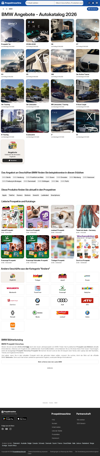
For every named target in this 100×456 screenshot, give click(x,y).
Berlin (6, 177)
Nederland (85, 443)
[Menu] (97, 3)
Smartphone (55, 195)
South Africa (12, 445)
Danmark (48, 443)
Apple (4, 195)
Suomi (54, 443)
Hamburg (18, 177)
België (29, 443)
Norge (92, 443)
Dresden (62, 177)
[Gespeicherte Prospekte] (89, 3)
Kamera (19, 195)
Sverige (4, 445)
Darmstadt (29, 181)
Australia (23, 443)
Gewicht (36, 195)
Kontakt (54, 423)
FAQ (53, 420)
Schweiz (41, 443)
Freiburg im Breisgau (11, 181)
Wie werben (81, 420)
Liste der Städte (57, 431)
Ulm (55, 181)
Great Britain (67, 443)
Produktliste (56, 434)
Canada (35, 443)
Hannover (88, 177)
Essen (50, 177)
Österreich (16, 443)
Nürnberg (75, 177)
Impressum (55, 438)
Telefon (11, 195)
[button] (93, 3)
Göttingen (43, 181)
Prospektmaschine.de (19, 451)
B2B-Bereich (81, 423)
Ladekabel (44, 195)
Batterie (27, 195)
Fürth (65, 181)
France (60, 443)
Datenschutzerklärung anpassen (38, 451)
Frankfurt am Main (34, 177)
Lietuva (78, 443)
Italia (73, 443)
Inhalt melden (56, 427)
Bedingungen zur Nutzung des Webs (61, 451)
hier (27, 347)
